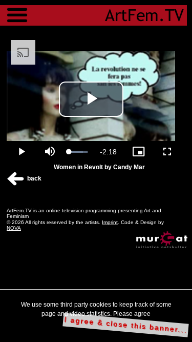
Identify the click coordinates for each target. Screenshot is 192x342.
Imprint (110, 222)
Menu (17, 10)
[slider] (78, 152)
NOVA (14, 228)
